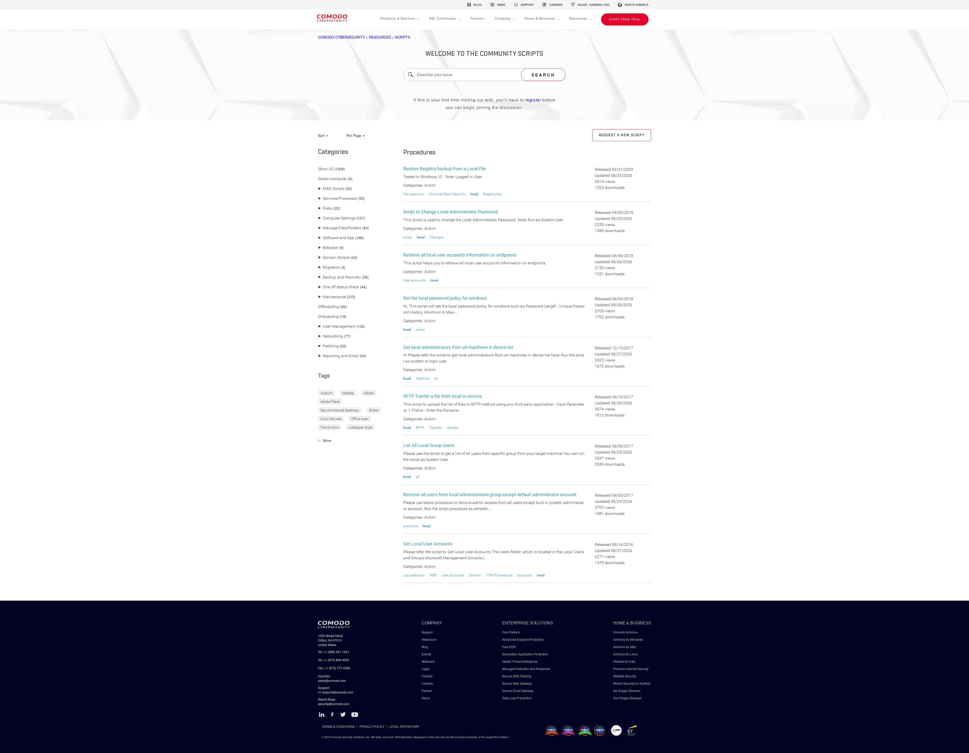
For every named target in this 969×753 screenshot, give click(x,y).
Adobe (369, 393)
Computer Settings (337, 218)
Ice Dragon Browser (626, 690)
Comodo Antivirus (625, 632)
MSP (433, 575)
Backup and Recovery (339, 277)
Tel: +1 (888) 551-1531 (333, 652)
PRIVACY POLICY (372, 726)
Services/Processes (337, 199)
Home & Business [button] (540, 18)
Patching (328, 346)
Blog (425, 647)
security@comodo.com (333, 704)
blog (478, 4)
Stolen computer (332, 179)
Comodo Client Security (447, 194)
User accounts (414, 280)
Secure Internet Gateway (339, 410)
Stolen (374, 410)
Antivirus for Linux (625, 654)
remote (452, 428)
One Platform (511, 632)
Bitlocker (328, 248)
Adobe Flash (330, 402)
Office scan (360, 419)
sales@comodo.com (332, 680)
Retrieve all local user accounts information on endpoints (459, 255)
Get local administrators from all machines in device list (458, 347)
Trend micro (329, 427)
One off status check (338, 287)
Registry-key (492, 194)
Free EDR (509, 647)
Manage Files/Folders (339, 228)
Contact (427, 676)
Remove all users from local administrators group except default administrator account (489, 494)
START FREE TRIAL (625, 19)
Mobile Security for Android (631, 683)
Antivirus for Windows (628, 639)
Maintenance (332, 297)
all (436, 378)
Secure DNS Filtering (516, 676)
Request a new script (621, 135)
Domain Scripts (334, 258)
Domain (475, 575)
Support (427, 632)
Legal (425, 668)
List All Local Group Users (428, 445)
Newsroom (429, 639)
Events (426, 654)
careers (555, 4)
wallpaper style (360, 427)
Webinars (428, 661)
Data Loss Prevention (517, 698)
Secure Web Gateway (517, 683)
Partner (427, 690)
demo (501, 4)
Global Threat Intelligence (519, 661)
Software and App (336, 238)
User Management (337, 326)
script (407, 237)
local (474, 194)
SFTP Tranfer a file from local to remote (442, 396)
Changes (436, 237)
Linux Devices (330, 419)
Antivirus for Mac (624, 647)
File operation (413, 194)
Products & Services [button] (398, 18)
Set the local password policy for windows (445, 298)
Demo (426, 698)
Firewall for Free (624, 661)
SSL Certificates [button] (443, 18)
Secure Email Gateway (518, 690)
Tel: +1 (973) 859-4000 (333, 660)
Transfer (435, 428)
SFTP (420, 428)
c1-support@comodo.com (335, 692)
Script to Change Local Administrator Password (450, 211)
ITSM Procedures (499, 575)
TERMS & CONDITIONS (338, 726)
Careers (427, 683)
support (527, 4)
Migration (329, 267)
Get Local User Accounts (427, 543)
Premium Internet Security (631, 668)
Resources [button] (578, 18)
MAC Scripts (331, 189)
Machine (422, 378)
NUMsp (348, 393)
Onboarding (328, 317)
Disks (325, 208)
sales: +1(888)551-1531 (594, 4)
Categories (333, 152)
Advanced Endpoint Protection (523, 639)
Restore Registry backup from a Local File (444, 168)
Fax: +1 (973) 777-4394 (334, 668)
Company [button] (503, 18)
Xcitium (326, 393)
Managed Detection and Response (526, 668)
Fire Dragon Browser (627, 698)
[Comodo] (332, 19)
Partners (477, 18)
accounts (410, 526)
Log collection (414, 575)
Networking (330, 336)
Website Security (624, 676)
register (533, 100)
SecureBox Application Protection (525, 654)
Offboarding (328, 307)
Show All (325, 169)
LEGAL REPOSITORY (404, 726)
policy (420, 329)
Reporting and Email (338, 356)
